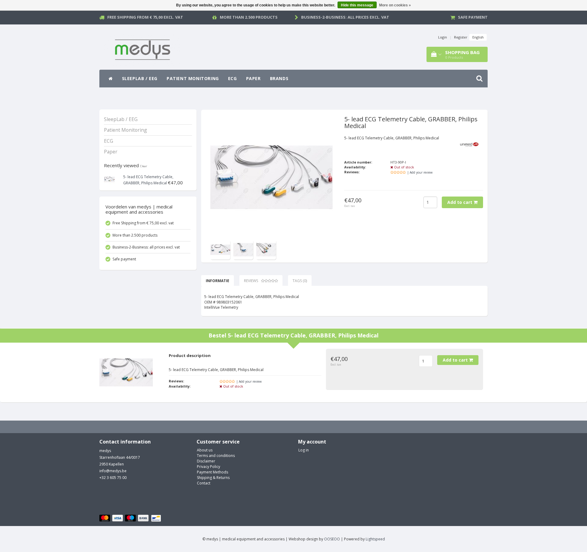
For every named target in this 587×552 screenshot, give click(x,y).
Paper (253, 78)
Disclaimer (206, 461)
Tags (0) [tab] (300, 280)
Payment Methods (212, 472)
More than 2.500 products (249, 17)
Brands (279, 78)
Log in (303, 450)
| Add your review (420, 172)
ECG (232, 78)
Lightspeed (375, 539)
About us (204, 450)
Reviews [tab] (251, 280)
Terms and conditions (216, 455)
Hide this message (357, 5)
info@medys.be (113, 470)
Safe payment (473, 17)
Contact (203, 483)
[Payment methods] (131, 518)
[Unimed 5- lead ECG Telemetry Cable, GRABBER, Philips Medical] (109, 179)
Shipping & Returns (213, 477)
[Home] (110, 78)
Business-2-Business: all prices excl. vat (345, 17)
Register (460, 37)
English (478, 37)
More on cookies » (395, 5)
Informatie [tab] (217, 280)
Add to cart (460, 202)
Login (442, 37)
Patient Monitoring (193, 78)
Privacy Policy (208, 466)
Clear (143, 166)
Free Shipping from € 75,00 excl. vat (145, 17)
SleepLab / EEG (139, 78)
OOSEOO (332, 539)
